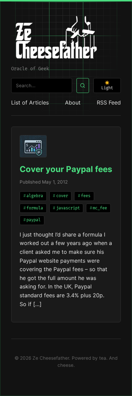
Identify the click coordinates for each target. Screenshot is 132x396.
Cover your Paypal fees (66, 169)
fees (85, 196)
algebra (34, 196)
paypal (33, 220)
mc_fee (100, 208)
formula (34, 208)
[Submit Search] (82, 85)
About (73, 102)
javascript (68, 208)
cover (62, 196)
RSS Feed (109, 102)
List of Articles (30, 102)
